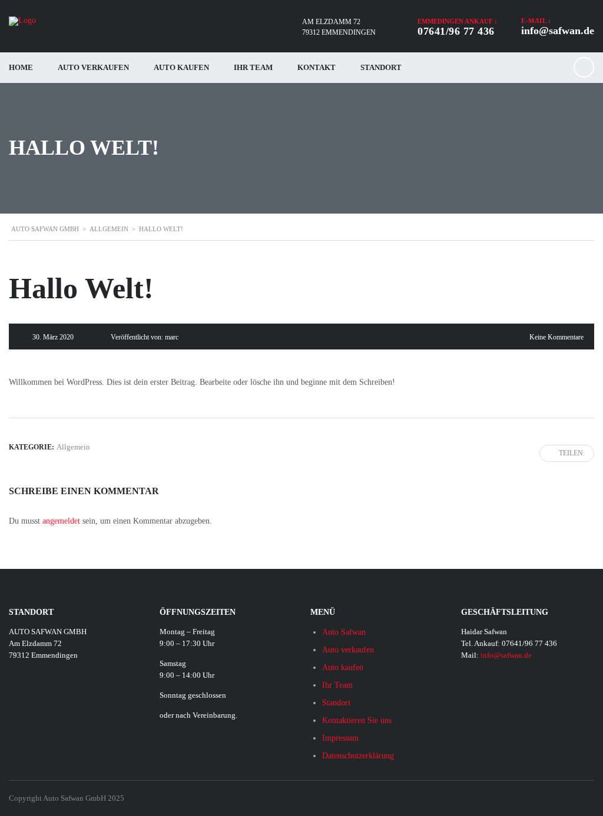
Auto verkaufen (93, 67)
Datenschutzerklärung (358, 755)
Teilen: (572, 453)
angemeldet (61, 521)
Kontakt (316, 67)
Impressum (340, 738)
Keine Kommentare (556, 337)
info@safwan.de (557, 30)
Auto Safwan (344, 632)
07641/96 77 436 (456, 31)
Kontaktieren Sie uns (357, 720)
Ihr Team (253, 67)
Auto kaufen (181, 67)
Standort (381, 67)
